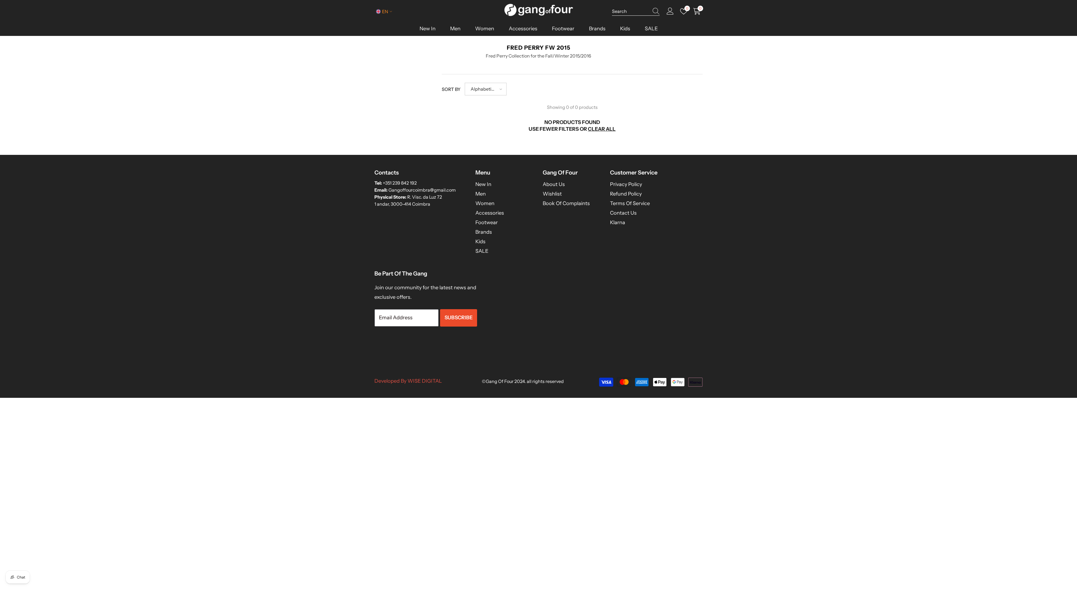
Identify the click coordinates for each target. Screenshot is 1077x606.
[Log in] (670, 11)
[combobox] (630, 11)
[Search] (636, 11)
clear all (602, 129)
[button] (486, 89)
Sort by (451, 89)
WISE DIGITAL (425, 381)
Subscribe (459, 318)
